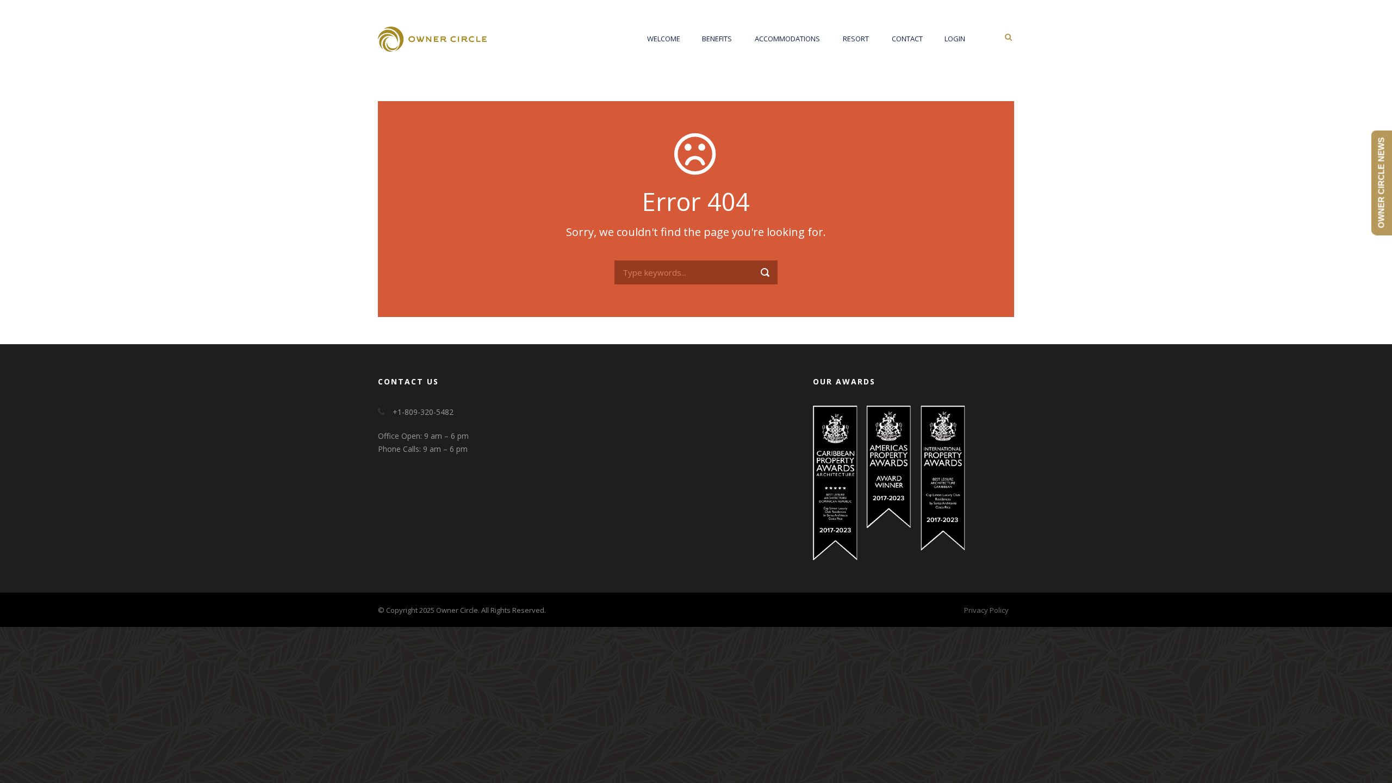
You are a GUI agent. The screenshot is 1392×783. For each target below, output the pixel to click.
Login (954, 39)
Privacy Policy (986, 610)
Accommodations (787, 39)
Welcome (663, 39)
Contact (907, 39)
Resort (856, 39)
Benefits (717, 39)
